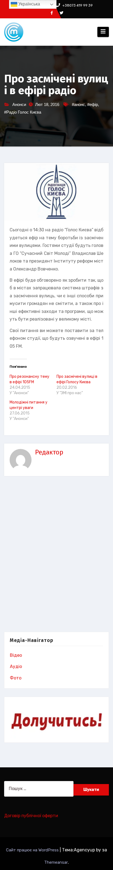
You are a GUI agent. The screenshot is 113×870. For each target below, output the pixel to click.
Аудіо (16, 666)
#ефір (92, 104)
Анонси (19, 104)
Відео (16, 655)
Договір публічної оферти (31, 815)
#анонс (78, 104)
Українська (28, 4)
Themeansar (56, 862)
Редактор (49, 452)
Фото (15, 678)
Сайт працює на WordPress (33, 850)
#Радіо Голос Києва (22, 112)
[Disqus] (56, 555)
